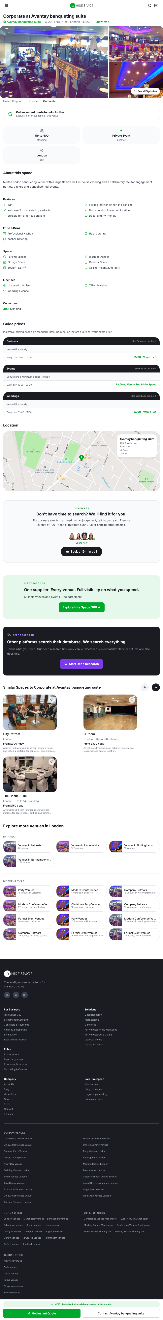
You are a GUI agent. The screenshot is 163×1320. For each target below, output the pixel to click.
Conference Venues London (18, 1138)
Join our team (92, 1084)
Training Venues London (17, 1170)
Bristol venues (33, 1225)
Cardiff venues (11, 1237)
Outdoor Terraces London (17, 1202)
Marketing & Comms (15, 1069)
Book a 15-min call (84, 551)
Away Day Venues (13, 1164)
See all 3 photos (147, 91)
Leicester (33, 101)
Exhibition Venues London (18, 1189)
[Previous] (145, 687)
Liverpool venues (33, 1231)
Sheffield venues (31, 1244)
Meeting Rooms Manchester (98, 1225)
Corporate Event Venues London (100, 1176)
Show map (102, 21)
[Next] (156, 687)
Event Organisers (13, 1059)
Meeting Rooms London (95, 1164)
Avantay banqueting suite (24, 21)
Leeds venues (52, 1225)
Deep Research (93, 1014)
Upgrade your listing (96, 1094)
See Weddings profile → (143, 396)
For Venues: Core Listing (98, 1034)
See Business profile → (144, 341)
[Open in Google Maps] (81, 461)
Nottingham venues (55, 1237)
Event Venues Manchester (134, 1218)
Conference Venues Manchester (100, 1218)
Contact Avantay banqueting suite (121, 1313)
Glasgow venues (12, 1231)
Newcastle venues (31, 1237)
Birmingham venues (57, 1218)
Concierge (90, 1024)
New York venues (13, 1260)
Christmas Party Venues (95, 1144)
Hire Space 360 (12, 1014)
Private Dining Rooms (15, 1157)
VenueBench (11, 1094)
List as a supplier (94, 1044)
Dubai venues (11, 1273)
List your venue (93, 1039)
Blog (6, 1089)
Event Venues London (15, 1176)
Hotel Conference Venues (96, 1138)
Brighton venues (54, 1231)
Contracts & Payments (16, 1024)
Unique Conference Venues (18, 1144)
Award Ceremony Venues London (100, 1183)
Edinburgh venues (13, 1225)
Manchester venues (33, 1218)
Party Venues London (94, 1151)
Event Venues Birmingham (98, 1231)
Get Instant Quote (44, 1313)
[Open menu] (7, 5)
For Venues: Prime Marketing (101, 1029)
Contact (8, 1109)
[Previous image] (8, 774)
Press (7, 1104)
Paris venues (10, 1267)
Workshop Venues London (97, 1195)
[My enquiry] (156, 5)
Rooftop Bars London (94, 1157)
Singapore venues (13, 1286)
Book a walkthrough (15, 1039)
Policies (8, 1114)
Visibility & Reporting (15, 1029)
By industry (10, 1034)
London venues (12, 1218)
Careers (8, 1099)
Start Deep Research (84, 664)
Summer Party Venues (15, 1151)
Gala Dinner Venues (14, 1183)
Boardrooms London (94, 1170)
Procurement (11, 1054)
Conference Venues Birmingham (133, 1225)
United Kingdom (13, 101)
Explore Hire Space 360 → (82, 607)
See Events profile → (145, 368)
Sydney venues (12, 1292)
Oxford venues (11, 1244)
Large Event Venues (93, 1189)
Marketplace (92, 1019)
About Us (9, 1084)
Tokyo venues (11, 1280)
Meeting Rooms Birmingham (130, 1231)
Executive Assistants (15, 1064)
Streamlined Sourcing (16, 1019)
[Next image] (52, 774)
